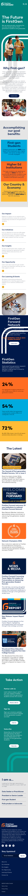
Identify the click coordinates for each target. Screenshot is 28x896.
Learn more (14, 96)
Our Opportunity (6, 869)
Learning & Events (7, 872)
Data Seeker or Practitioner (13, 791)
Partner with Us (14, 702)
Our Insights (5, 867)
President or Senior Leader (12, 795)
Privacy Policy (5, 888)
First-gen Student (9, 800)
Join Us (14, 722)
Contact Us (5, 875)
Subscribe (14, 746)
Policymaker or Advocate (12, 804)
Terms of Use (4, 886)
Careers (3, 891)
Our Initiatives (5, 864)
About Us (4, 862)
